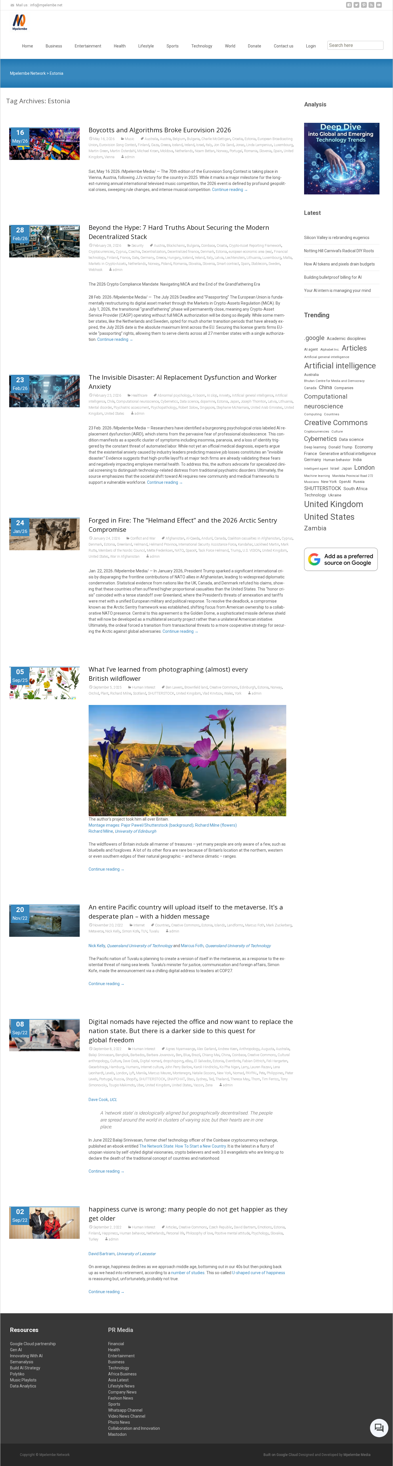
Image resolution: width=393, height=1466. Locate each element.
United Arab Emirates (267, 408)
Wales (228, 693)
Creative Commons (223, 687)
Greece (165, 145)
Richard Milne (120, 693)
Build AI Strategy (25, 1368)
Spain (277, 151)
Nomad (238, 1073)
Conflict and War (142, 538)
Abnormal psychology (174, 395)
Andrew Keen (227, 1049)
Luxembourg (283, 145)
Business (54, 46)
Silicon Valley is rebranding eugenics (336, 237)
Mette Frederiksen (160, 550)
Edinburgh (248, 687)
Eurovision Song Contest (117, 145)
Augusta (267, 1049)
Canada (220, 538)
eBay (188, 1061)
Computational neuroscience (137, 402)
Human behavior (132, 1233)
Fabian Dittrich (253, 1061)
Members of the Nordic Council (121, 550)
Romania (250, 151)
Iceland (177, 145)
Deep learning (315, 447)
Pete (262, 1073)
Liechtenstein (235, 258)
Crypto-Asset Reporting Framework (255, 246)
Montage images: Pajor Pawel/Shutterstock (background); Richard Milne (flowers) (163, 825)
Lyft (131, 1073)
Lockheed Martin (266, 544)
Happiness (110, 1233)
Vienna (109, 157)
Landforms (235, 925)
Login (311, 46)
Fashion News (120, 1398)
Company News (122, 1392)
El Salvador (202, 1061)
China (225, 1055)
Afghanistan (175, 538)
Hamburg (116, 1067)
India (357, 459)
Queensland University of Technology (139, 945)
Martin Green (98, 151)
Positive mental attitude (232, 1233)
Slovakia (194, 264)
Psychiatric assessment (131, 408)
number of (180, 1272)
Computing (313, 414)
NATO (179, 550)
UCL (113, 1099)
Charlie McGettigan (215, 139)
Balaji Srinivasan (101, 1055)
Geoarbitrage (98, 1067)
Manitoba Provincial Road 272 (352, 476)
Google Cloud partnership (33, 1343)
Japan (234, 402)
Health (120, 46)
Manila (141, 1073)
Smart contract (228, 264)
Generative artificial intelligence (347, 453)
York (238, 693)
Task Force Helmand (213, 550)
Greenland (124, 544)
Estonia (250, 139)
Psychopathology (164, 408)
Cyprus (121, 252)
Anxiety (224, 395)
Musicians (311, 482)
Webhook (95, 270)
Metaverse (96, 931)
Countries (162, 925)
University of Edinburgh (135, 831)
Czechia (134, 252)
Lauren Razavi (260, 1067)
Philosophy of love (199, 1233)
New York (224, 1073)
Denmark (207, 252)
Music (129, 139)
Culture (115, 1061)
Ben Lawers (174, 687)
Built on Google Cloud (281, 1455)
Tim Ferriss (270, 1079)
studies (198, 1272)
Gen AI (16, 1350)
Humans (132, 1067)
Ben (179, 1055)
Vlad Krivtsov (212, 693)
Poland (166, 264)
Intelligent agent (316, 469)
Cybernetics (169, 402)
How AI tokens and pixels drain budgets (339, 264)
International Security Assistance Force (207, 544)
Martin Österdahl (123, 151)
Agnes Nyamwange (180, 1049)
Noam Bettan (205, 151)
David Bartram (245, 1227)
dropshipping (173, 1061)
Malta (287, 258)
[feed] (371, 7)
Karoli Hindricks (206, 1067)
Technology (201, 46)
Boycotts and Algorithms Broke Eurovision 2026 (160, 129)
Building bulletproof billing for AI (333, 277)
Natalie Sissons (203, 1073)
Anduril (207, 538)
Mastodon (117, 1434)
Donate (254, 46)
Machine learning (317, 476)
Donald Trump (340, 447)
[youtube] (379, 7)
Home (27, 46)
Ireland (189, 145)
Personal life (175, 1233)
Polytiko (17, 1374)
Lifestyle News (121, 1386)
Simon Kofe (130, 931)
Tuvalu (154, 931)
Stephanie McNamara (232, 408)
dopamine (207, 402)
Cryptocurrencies (101, 252)
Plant (104, 693)
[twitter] (356, 7)
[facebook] (349, 7)
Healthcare (139, 395)
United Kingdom (274, 550)
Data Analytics (23, 1386)
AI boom (198, 395)
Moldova (166, 151)
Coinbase (208, 246)
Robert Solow (188, 408)
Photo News (119, 1422)
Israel (200, 145)
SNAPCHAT (176, 1079)
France (125, 258)
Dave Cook (130, 1061)
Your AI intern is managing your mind (337, 290)
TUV (144, 931)
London (121, 1073)
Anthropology (249, 1049)
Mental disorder (100, 408)
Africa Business (122, 1374)
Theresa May (239, 1079)
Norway (222, 151)
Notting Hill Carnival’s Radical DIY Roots (339, 251)
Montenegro (181, 1073)
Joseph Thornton (253, 402)
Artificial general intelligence (252, 395)
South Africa (355, 488)
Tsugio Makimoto (122, 1085)
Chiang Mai (211, 1055)
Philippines (275, 1073)
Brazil (196, 1055)
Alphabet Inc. (329, 349)
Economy (364, 447)
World (230, 46)
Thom (255, 1079)
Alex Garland (206, 1049)
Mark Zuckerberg (279, 925)
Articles (171, 1227)
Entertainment (88, 46)
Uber (140, 1085)
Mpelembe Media (357, 1455)
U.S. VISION (251, 550)
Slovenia (265, 151)
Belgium (179, 139)
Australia (151, 139)
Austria (165, 139)
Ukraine (334, 495)
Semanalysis (21, 1362)
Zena (209, 1085)
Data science (189, 402)
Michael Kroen (148, 151)
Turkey (93, 1239)
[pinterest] (364, 7)
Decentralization (154, 252)
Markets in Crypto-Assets (107, 264)
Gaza (155, 145)
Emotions (264, 1227)
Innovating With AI (26, 1356)
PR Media (120, 1330)
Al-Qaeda (193, 538)
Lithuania (254, 258)
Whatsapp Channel (125, 1410)
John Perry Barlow (178, 1067)
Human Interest (143, 687)
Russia (119, 1079)
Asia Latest (118, 1380)
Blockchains (176, 246)
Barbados (137, 1055)
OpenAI (345, 481)
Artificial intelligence (340, 365)
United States (114, 414)
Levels (109, 1073)
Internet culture (152, 1067)
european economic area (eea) (250, 252)
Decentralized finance (183, 252)
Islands (219, 925)
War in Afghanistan (125, 557)
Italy (209, 145)
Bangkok (122, 1055)
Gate (135, 258)
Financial (116, 1343)
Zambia (315, 528)
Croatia (237, 139)
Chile (111, 402)
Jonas (240, 145)
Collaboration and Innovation (134, 1428)
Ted (211, 1079)
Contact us (283, 46)
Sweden (274, 264)
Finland (143, 145)
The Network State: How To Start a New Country (182, 1146)
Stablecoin (259, 264)
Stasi (190, 1079)
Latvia (219, 258)
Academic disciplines (346, 338)
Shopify (131, 1079)
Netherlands (184, 151)
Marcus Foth (254, 925)
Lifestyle (146, 46)
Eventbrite (233, 1061)
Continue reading (230, 189)
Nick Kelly (112, 931)
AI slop (212, 395)
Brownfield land (196, 687)
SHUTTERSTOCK (161, 693)
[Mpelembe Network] (15, 21)
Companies (343, 388)
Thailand (222, 1079)
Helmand (141, 544)
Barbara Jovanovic (160, 1055)
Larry (245, 1067)
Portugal (236, 151)
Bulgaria (193, 139)
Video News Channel (126, 1416)
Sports (173, 46)
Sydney (201, 1079)
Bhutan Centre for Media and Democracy (334, 381)
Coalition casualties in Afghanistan (254, 538)
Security (137, 246)
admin (130, 157)
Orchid (94, 693)
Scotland (139, 693)
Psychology (260, 1233)
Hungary (174, 258)
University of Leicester (136, 1253)
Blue (186, 1055)
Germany (147, 258)
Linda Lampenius (259, 145)
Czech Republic (220, 1227)
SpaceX (191, 550)
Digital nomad (150, 1061)
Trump (235, 550)
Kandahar (245, 544)
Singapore (207, 408)
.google (314, 337)
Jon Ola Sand (224, 145)
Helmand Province (163, 544)
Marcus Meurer (159, 1073)
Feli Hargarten (276, 1061)
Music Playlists (23, 1380)
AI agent (311, 349)
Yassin (198, 1085)
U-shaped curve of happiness (258, 1272)
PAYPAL (251, 1073)
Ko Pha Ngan (229, 1067)
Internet (139, 925)
